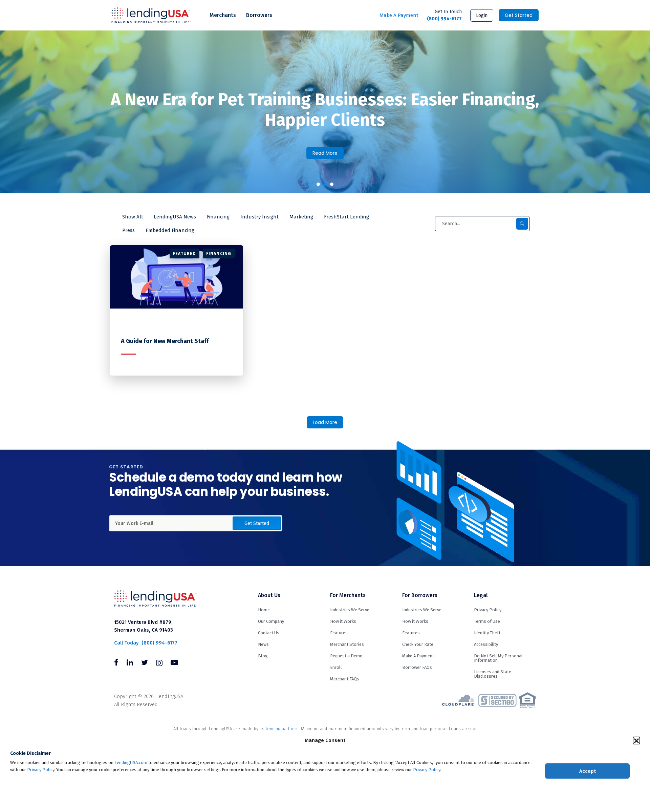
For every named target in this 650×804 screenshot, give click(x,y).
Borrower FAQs (417, 667)
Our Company (271, 621)
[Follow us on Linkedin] (130, 663)
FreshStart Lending (346, 217)
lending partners (282, 728)
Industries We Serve (349, 609)
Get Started (519, 15)
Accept (587, 771)
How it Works (343, 621)
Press (128, 230)
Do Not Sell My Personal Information (498, 658)
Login (482, 15)
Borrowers (259, 15)
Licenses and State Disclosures (492, 674)
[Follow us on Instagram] (159, 663)
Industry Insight (259, 217)
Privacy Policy (40, 769)
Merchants (223, 15)
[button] (636, 740)
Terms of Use (487, 621)
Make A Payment (399, 15)
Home (264, 609)
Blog (263, 655)
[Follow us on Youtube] (174, 663)
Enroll (336, 667)
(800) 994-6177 (444, 15)
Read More (325, 153)
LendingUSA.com (130, 762)
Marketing (301, 217)
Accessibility (486, 644)
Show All (132, 217)
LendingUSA (151, 15)
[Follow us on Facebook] (116, 663)
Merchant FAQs (344, 678)
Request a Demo (346, 655)
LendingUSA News (175, 217)
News (263, 644)
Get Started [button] (256, 523)
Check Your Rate (417, 644)
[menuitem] (222, 15)
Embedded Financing (170, 230)
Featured (184, 253)
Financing (218, 217)
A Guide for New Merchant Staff (165, 341)
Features (339, 632)
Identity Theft (487, 632)
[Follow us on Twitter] (144, 663)
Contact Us (268, 632)
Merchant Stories (347, 644)
